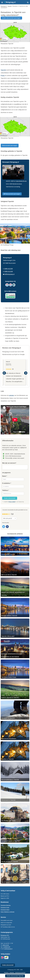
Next (26, 373)
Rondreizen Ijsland (5, 909)
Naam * (4, 476)
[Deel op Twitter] (3, 526)
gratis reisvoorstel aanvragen (11, 18)
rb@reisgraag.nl (9, 274)
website (11, 395)
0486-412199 (8, 268)
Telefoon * (5, 490)
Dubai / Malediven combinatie (7, 911)
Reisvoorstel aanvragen (9, 145)
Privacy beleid (11, 501)
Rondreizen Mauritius (6, 905)
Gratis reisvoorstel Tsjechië (15, 976)
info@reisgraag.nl (8, 948)
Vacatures (6, 972)
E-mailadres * (6, 483)
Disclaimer (12, 972)
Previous (4, 373)
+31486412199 (6, 946)
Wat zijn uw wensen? (9, 463)
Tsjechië (3, 70)
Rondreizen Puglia (5, 907)
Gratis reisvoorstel (9, 498)
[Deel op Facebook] (7, 526)
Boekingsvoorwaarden (20, 972)
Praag (3, 75)
